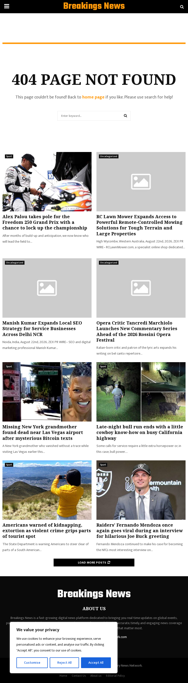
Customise (32, 662)
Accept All (95, 662)
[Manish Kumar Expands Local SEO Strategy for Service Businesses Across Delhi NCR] (47, 288)
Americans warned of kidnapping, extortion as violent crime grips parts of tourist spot (46, 530)
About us (95, 675)
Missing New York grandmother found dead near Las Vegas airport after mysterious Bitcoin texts (42, 432)
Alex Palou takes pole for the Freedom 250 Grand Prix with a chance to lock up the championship (44, 222)
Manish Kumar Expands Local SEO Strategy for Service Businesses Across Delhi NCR (42, 328)
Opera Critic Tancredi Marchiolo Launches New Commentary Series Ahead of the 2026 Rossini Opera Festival (136, 331)
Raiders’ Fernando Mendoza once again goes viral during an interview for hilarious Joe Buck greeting (139, 530)
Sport (9, 156)
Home (63, 675)
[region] (64, 647)
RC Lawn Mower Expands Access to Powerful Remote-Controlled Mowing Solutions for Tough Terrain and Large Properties (139, 225)
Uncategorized (108, 156)
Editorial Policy (115, 675)
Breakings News (94, 6)
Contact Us (79, 675)
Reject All (64, 662)
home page (93, 97)
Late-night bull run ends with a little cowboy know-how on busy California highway (139, 432)
